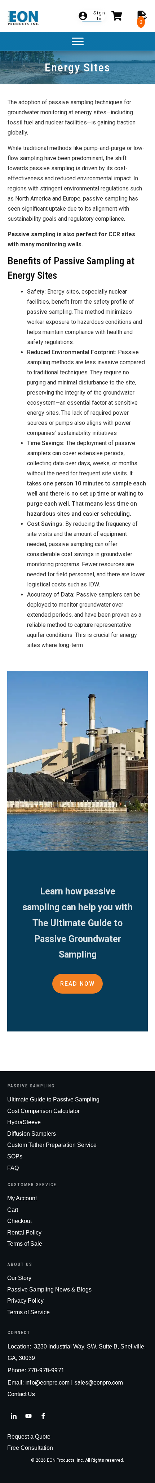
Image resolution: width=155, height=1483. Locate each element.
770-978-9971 (45, 1370)
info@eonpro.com (47, 1382)
